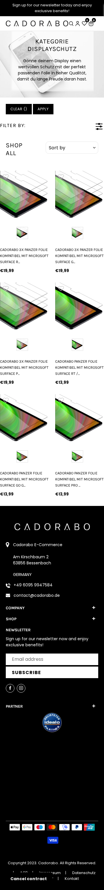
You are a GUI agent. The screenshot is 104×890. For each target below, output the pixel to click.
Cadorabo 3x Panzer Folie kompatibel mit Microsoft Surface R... (24, 255)
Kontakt (72, 878)
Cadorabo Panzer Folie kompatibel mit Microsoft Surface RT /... (79, 367)
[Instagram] (21, 688)
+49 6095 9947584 (33, 585)
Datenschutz (84, 873)
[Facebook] (10, 688)
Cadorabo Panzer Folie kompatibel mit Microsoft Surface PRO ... (79, 479)
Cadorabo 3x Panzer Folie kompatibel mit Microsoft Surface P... (24, 367)
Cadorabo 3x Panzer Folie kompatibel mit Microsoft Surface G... (79, 255)
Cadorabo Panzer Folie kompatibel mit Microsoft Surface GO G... (24, 479)
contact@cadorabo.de (37, 595)
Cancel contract (28, 879)
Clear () (18, 109)
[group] (24, 195)
